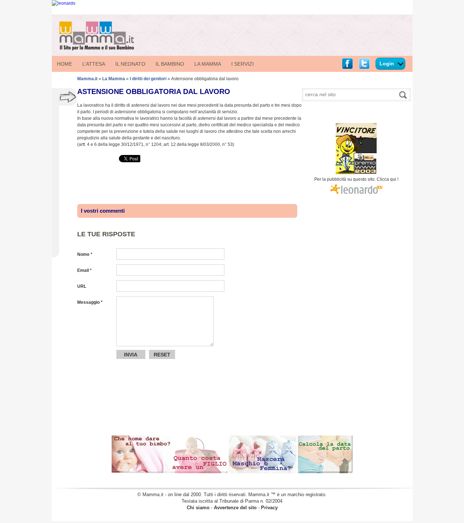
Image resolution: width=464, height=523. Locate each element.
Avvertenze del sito (235, 507)
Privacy (269, 507)
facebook (347, 64)
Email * (84, 270)
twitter (364, 64)
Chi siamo (198, 507)
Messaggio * (90, 302)
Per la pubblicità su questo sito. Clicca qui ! (356, 179)
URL (81, 286)
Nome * (84, 254)
